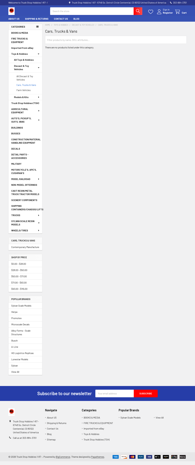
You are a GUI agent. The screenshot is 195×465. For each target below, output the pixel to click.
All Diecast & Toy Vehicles (24, 78)
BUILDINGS (17, 127)
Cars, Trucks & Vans (26, 85)
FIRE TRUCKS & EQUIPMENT (19, 40)
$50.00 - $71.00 (19, 276)
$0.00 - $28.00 (18, 263)
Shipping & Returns (36, 18)
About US (14, 18)
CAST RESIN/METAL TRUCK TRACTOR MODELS (25, 192)
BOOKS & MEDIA (19, 32)
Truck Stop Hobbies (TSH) (25, 103)
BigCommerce (63, 456)
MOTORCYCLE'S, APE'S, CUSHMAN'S (24, 171)
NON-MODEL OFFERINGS (24, 184)
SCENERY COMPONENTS (24, 200)
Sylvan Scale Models (21, 305)
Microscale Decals (20, 324)
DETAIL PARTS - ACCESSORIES (19, 156)
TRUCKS (15, 215)
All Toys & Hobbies (24, 59)
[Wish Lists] (151, 11)
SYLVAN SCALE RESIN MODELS (22, 223)
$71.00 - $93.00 (19, 282)
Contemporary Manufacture (25, 247)
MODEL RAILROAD (20, 179)
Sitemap (51, 439)
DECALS (15, 148)
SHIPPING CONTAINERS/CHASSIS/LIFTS (26, 208)
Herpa (14, 311)
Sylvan (14, 365)
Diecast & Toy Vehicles (21, 68)
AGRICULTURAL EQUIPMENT (19, 111)
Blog (76, 18)
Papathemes (97, 456)
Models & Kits (21, 97)
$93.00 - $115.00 (19, 288)
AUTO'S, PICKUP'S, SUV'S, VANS (21, 120)
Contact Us (61, 18)
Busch (14, 340)
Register (168, 12)
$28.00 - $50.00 (19, 270)
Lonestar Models (19, 359)
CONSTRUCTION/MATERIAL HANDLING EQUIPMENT (26, 141)
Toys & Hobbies (19, 53)
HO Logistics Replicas (22, 353)
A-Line (14, 346)
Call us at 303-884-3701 (24, 437)
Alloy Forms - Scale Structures (20, 332)
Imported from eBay (22, 48)
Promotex (16, 318)
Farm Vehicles (23, 90)
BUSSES (15, 133)
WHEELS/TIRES (19, 230)
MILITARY (16, 163)
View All (15, 371)
